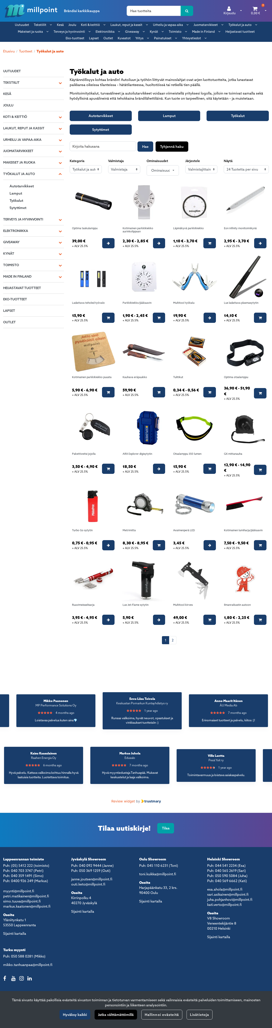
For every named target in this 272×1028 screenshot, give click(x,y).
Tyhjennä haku (172, 146)
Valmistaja (116, 161)
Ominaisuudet (157, 161)
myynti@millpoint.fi (18, 891)
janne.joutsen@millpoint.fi (91, 879)
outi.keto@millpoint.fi (88, 884)
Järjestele (192, 161)
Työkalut (238, 116)
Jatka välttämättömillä (116, 1014)
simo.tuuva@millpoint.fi (22, 901)
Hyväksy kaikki (75, 1014)
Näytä (228, 161)
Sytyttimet (100, 129)
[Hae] (187, 11)
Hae (145, 146)
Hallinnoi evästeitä (162, 1014)
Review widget (123, 801)
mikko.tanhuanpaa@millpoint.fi (27, 965)
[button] (163, 170)
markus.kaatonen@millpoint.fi (26, 906)
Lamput (169, 116)
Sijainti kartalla (14, 933)
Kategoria (77, 161)
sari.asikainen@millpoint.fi (227, 894)
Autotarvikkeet (101, 116)
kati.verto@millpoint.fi (224, 904)
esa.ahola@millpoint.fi (224, 889)
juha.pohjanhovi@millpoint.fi (229, 899)
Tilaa (166, 828)
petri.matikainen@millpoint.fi (26, 896)
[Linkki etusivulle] (31, 11)
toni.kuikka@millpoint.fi (157, 874)
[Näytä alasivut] (50, 24)
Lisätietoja (199, 1014)
